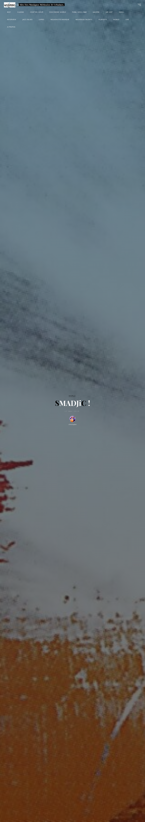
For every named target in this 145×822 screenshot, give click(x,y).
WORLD (72, 396)
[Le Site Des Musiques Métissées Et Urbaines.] (9, 5)
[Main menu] (139, 5)
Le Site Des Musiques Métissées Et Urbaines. (40, 4)
